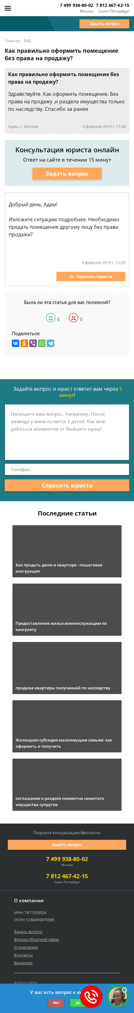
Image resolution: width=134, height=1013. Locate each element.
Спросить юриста (94, 276)
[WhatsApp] (41, 343)
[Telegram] (50, 343)
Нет (56, 1002)
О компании (26, 947)
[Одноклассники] (24, 343)
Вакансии (23, 963)
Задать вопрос (104, 23)
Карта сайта (25, 982)
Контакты (23, 955)
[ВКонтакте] (15, 343)
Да (78, 1002)
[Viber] (33, 343)
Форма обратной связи (36, 939)
